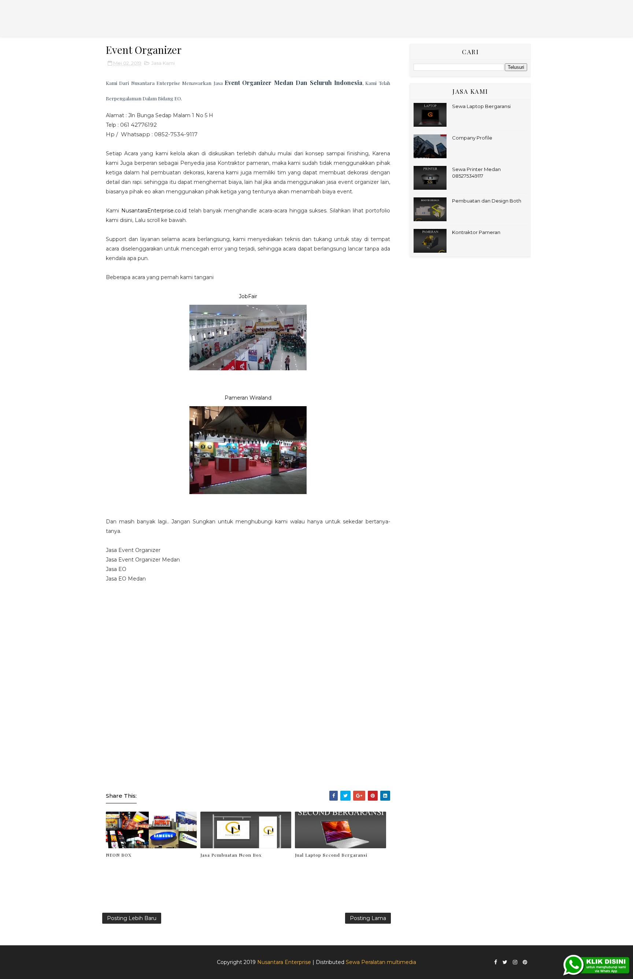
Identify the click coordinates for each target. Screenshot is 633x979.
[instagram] (515, 962)
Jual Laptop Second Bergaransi (331, 855)
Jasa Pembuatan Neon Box (231, 855)
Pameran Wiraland (248, 397)
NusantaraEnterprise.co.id (153, 210)
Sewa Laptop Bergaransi (481, 106)
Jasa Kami (163, 63)
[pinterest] (525, 962)
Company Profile (472, 138)
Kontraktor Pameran (476, 232)
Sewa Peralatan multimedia (381, 962)
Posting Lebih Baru (131, 918)
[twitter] (505, 962)
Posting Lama (368, 918)
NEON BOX (119, 855)
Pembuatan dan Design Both (486, 201)
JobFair (248, 296)
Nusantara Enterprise (284, 962)
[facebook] (495, 962)
